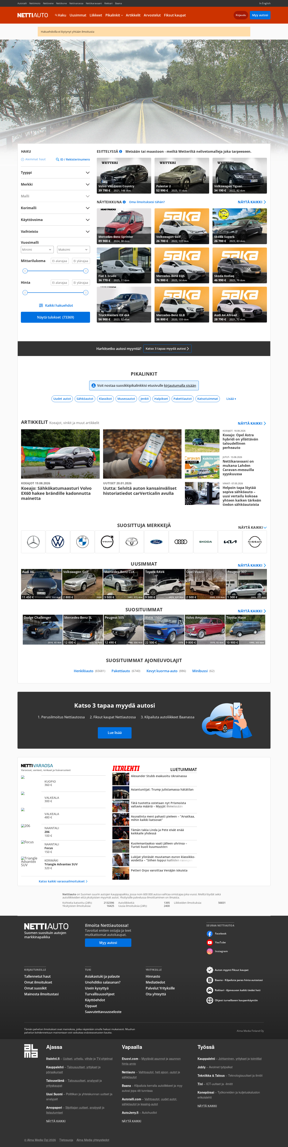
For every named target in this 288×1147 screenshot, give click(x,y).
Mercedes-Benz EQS (182, 265)
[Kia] (230, 542)
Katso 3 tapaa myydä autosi (166, 349)
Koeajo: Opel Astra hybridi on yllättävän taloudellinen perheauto (224, 440)
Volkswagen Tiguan (240, 176)
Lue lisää (115, 732)
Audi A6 (41, 584)
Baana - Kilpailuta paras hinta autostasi (239, 980)
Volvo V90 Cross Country (124, 176)
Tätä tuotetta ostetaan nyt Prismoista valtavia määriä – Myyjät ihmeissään (154, 806)
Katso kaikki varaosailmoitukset (62, 881)
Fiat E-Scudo (124, 265)
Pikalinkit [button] (112, 15)
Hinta (25, 282)
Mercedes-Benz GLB (182, 305)
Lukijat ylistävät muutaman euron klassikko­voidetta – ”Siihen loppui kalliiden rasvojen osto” (154, 860)
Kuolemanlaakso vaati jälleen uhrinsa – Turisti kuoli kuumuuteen (154, 847)
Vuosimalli (30, 242)
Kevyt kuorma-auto (166, 671)
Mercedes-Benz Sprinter (124, 226)
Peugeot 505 (124, 630)
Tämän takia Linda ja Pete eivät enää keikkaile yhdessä (154, 833)
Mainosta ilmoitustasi (41, 994)
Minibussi (203, 671)
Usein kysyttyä (97, 988)
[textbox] (52, 184)
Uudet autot (62, 399)
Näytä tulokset (55, 317)
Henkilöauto (89, 671)
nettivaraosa (37, 765)
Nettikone (61, 3)
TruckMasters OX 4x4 (124, 305)
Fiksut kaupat (175, 15)
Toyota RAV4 (164, 584)
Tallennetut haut (37, 976)
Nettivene (48, 3)
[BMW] (82, 542)
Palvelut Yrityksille (160, 988)
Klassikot (105, 399)
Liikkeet (96, 15)
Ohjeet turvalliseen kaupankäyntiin (236, 1000)
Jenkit (145, 399)
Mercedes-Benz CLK (123, 584)
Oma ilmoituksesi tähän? (147, 202)
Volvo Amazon (205, 630)
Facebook (220, 933)
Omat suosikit (35, 988)
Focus (63, 847)
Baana (118, 3)
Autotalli (22, 3)
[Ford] (156, 542)
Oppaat (91, 1006)
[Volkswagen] (58, 542)
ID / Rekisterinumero (75, 159)
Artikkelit (133, 15)
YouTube (220, 942)
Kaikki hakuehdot (59, 305)
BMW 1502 (164, 630)
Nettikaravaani (94, 3)
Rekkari (108, 3)
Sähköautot (85, 399)
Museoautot (126, 399)
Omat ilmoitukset (38, 982)
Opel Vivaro (205, 584)
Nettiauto (32, 15)
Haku (62, 15)
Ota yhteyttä (156, 994)
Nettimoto (34, 3)
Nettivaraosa (76, 3)
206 (63, 831)
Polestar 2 (182, 176)
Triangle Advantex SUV (63, 864)
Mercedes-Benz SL (83, 630)
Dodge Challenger (43, 630)
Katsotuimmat (207, 399)
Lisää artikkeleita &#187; (60, 465)
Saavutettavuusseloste (103, 1012)
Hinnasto (153, 976)
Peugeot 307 (246, 584)
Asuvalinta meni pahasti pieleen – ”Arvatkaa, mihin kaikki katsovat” (154, 820)
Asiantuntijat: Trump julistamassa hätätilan (154, 793)
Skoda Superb (240, 226)
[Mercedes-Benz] (33, 542)
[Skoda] (206, 542)
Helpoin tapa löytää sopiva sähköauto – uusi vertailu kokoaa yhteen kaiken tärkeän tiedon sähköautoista (224, 494)
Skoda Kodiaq (240, 265)
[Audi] (181, 542)
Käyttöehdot (95, 1000)
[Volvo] (107, 542)
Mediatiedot (155, 982)
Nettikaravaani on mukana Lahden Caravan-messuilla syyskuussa (224, 467)
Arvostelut (152, 15)
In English (265, 3)
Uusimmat (78, 15)
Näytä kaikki (250, 202)
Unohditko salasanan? (102, 982)
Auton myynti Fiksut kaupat (232, 970)
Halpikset (161, 399)
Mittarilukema (33, 260)
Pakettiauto (126, 671)
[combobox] (55, 184)
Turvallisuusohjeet (99, 994)
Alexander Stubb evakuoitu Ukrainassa (154, 779)
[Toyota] (132, 542)
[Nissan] (255, 542)
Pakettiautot (183, 399)
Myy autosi (260, 15)
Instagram (221, 951)
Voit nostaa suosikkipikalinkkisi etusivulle (146, 385)
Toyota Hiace (245, 630)
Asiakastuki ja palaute (102, 976)
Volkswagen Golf (182, 226)
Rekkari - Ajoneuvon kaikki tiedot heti (237, 990)
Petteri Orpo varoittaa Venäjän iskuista (154, 874)
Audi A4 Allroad (240, 305)
